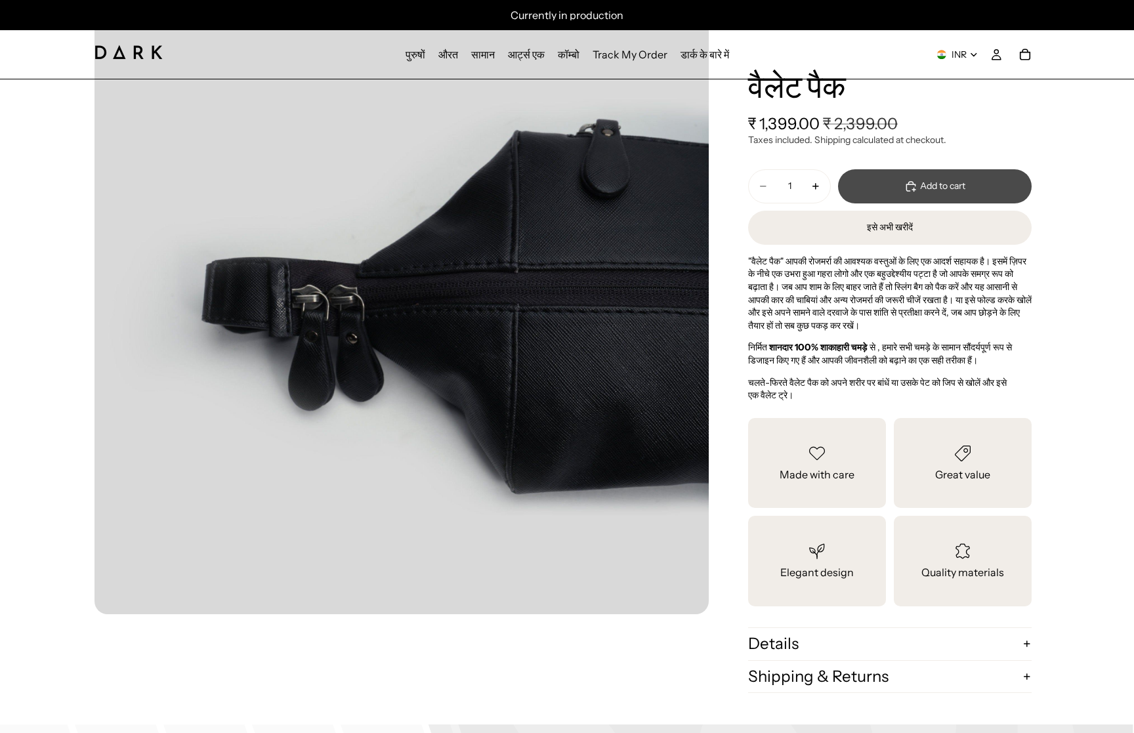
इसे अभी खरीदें (890, 227)
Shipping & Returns (818, 676)
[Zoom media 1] (401, 307)
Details (773, 643)
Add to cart (942, 186)
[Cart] (1025, 54)
